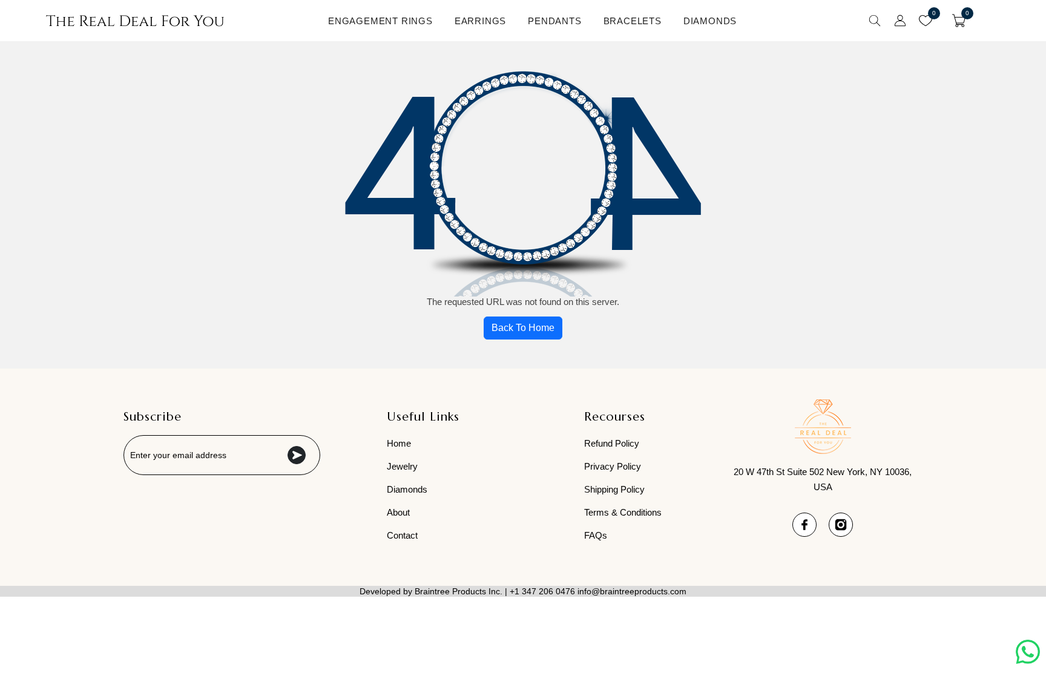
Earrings (480, 21)
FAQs (595, 535)
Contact (402, 535)
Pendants (554, 21)
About (398, 512)
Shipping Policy (614, 489)
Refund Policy (611, 443)
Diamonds (710, 21)
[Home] (135, 20)
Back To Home (523, 328)
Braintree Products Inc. (458, 591)
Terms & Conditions (623, 512)
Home (399, 443)
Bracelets (633, 21)
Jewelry (402, 466)
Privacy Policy (612, 466)
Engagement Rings (380, 21)
